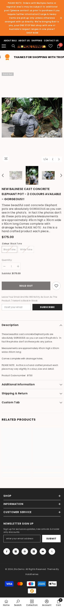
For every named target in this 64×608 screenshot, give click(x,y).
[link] (16, 470)
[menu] (4, 46)
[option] (32, 118)
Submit (51, 538)
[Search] (13, 46)
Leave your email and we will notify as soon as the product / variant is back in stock (29, 298)
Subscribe (47, 307)
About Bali (10, 40)
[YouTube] (43, 551)
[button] (53, 159)
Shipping (36, 40)
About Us (24, 40)
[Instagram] (15, 551)
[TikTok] (34, 551)
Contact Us (51, 40)
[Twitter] (52, 551)
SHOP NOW (32, 32)
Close (61, 18)
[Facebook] (6, 551)
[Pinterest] (25, 551)
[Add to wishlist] (56, 286)
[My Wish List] (50, 46)
